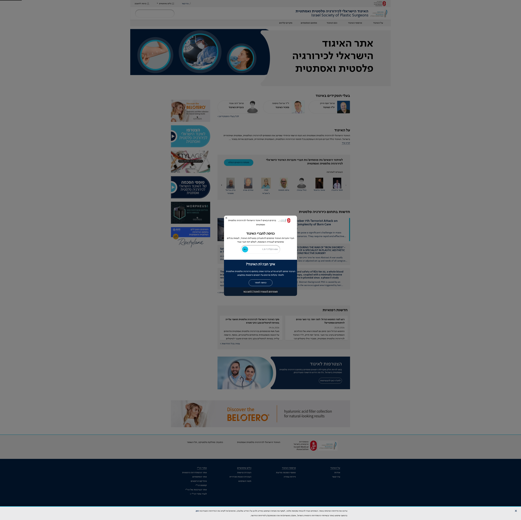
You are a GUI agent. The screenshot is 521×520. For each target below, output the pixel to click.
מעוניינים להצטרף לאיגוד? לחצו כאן (260, 291)
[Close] (226, 218)
